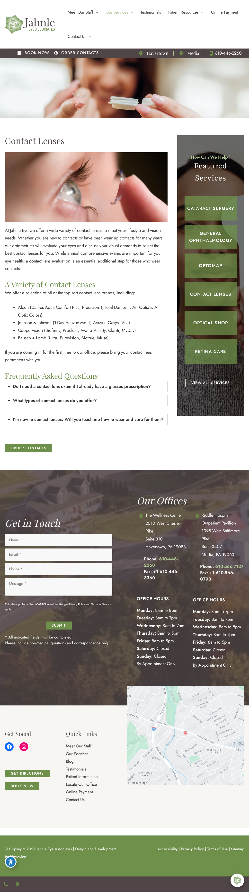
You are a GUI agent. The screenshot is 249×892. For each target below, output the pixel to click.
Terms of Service (101, 604)
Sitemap (237, 849)
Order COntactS (28, 448)
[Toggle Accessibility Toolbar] (11, 862)
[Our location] (17, 884)
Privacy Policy (76, 604)
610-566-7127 (229, 567)
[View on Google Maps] (185, 735)
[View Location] (141, 53)
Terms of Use (217, 849)
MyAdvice (18, 856)
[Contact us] (6, 884)
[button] (95, 12)
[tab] (86, 386)
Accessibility (167, 849)
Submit (59, 625)
